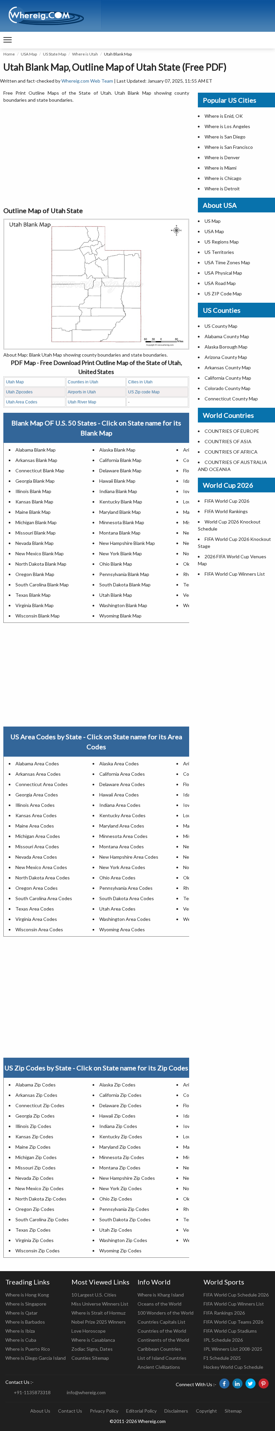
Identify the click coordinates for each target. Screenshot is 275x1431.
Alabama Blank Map (35, 450)
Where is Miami (220, 168)
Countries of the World (162, 1331)
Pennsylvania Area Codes (126, 888)
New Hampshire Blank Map (127, 543)
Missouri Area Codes (37, 846)
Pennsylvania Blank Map (124, 574)
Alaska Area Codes (119, 763)
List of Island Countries (162, 1358)
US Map (213, 221)
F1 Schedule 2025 (222, 1358)
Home (9, 54)
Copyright (206, 1411)
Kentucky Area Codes (122, 815)
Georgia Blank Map (35, 481)
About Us (40, 1411)
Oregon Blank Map (34, 574)
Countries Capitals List (161, 1322)
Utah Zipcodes (19, 392)
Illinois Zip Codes (33, 1126)
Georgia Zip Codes (35, 1116)
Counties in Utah (83, 382)
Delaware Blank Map (120, 470)
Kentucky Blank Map (120, 501)
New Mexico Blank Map (39, 553)
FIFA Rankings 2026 (224, 1313)
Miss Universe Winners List (99, 1304)
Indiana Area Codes (120, 805)
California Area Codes (122, 774)
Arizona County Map (226, 357)
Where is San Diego (225, 136)
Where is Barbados (25, 1322)
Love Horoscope (88, 1331)
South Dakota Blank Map (125, 584)
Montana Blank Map (120, 533)
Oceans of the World (159, 1304)
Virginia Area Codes (36, 919)
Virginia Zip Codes (34, 1240)
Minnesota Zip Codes (121, 1157)
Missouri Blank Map (35, 533)
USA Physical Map (223, 273)
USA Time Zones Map (227, 262)
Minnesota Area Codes (123, 836)
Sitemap (233, 1411)
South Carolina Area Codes (43, 898)
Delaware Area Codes (122, 784)
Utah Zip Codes (115, 1230)
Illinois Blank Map (33, 491)
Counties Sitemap (90, 1358)
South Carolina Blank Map (42, 584)
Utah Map (15, 382)
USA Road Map (220, 283)
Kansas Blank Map (34, 501)
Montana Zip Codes (120, 1167)
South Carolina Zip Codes (42, 1219)
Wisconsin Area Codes (39, 929)
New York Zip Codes (120, 1188)
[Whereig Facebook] (224, 1383)
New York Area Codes (122, 867)
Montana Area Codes (121, 846)
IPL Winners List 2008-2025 (233, 1349)
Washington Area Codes (125, 919)
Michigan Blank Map (36, 522)
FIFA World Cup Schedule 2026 (236, 1295)
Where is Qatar (21, 1313)
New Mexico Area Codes (41, 867)
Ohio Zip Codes (115, 1199)
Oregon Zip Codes (34, 1209)
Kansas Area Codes (36, 815)
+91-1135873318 (32, 1392)
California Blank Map (120, 460)
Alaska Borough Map (226, 347)
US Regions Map (222, 242)
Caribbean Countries (159, 1349)
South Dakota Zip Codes (125, 1219)
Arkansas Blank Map (36, 460)
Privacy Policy (104, 1411)
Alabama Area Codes (37, 763)
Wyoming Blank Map (120, 615)
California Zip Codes (120, 1095)
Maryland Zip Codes (120, 1147)
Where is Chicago (223, 178)
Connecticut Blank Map (39, 470)
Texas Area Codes (34, 909)
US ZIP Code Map (223, 293)
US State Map (54, 54)
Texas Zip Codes (33, 1230)
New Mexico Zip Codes (39, 1188)
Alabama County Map (227, 336)
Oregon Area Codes (36, 888)
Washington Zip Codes (123, 1240)
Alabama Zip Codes (35, 1084)
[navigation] (7, 40)
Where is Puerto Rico (27, 1349)
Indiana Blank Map (118, 491)
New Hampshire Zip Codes (127, 1178)
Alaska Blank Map (117, 450)
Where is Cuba (20, 1340)
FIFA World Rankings (226, 511)
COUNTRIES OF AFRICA (231, 452)
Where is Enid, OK (224, 116)
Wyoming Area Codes (122, 929)
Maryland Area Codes (121, 826)
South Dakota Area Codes (126, 898)
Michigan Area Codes (37, 836)
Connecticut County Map (231, 398)
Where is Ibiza (20, 1331)
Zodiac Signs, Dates (92, 1349)
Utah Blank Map (115, 595)
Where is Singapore (25, 1304)
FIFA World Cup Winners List (235, 574)
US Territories (219, 252)
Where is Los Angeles (227, 126)
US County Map (221, 326)
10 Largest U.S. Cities (93, 1295)
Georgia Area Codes (36, 794)
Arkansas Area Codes (38, 774)
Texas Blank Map (33, 595)
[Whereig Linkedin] (237, 1383)
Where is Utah (85, 54)
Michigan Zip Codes (36, 1157)
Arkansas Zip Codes (36, 1095)
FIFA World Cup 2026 (227, 501)
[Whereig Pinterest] (264, 1383)
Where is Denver (222, 157)
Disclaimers (176, 1411)
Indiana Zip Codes (118, 1126)
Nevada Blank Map (34, 543)
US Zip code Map (144, 392)
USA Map (29, 54)
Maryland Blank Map (120, 512)
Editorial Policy (141, 1411)
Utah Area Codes (21, 402)
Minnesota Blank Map (121, 522)
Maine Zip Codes (33, 1147)
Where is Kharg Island (161, 1295)
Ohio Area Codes (117, 877)
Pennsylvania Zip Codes (124, 1209)
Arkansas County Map (228, 367)
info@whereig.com (86, 1392)
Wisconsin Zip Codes (37, 1250)
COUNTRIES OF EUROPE (232, 431)
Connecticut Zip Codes (39, 1105)
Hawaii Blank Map (117, 481)
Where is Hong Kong (27, 1295)
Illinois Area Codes (35, 805)
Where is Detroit (222, 188)
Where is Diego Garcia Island (35, 1358)
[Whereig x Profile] (250, 1383)
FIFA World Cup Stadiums (230, 1331)
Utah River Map (82, 402)
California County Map (228, 378)
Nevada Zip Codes (34, 1178)
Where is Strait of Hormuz (98, 1313)
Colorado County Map (228, 388)
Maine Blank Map (33, 512)
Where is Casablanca (93, 1340)
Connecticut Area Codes (41, 784)
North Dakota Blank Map (40, 564)
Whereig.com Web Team (87, 81)
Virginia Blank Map (34, 605)
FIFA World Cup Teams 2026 (233, 1322)
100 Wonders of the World (166, 1313)
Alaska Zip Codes (117, 1084)
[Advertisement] (96, 155)
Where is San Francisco (229, 147)
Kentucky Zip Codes (120, 1136)
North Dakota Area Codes (42, 877)
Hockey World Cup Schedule (233, 1367)
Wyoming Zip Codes (120, 1250)
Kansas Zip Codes (34, 1136)
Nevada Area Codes (36, 857)
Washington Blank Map (123, 605)
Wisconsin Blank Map (37, 615)
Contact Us (70, 1411)
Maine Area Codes (34, 826)
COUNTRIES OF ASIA (228, 441)
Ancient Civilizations (159, 1367)
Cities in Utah (140, 382)
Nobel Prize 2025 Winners (98, 1322)
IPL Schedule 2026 (223, 1340)
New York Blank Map (120, 553)
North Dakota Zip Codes (40, 1199)
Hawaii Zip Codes (117, 1116)
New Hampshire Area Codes (128, 857)
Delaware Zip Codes (120, 1105)
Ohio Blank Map (115, 564)
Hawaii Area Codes (119, 794)
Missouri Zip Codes (35, 1167)
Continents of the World (163, 1340)
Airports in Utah (82, 392)
